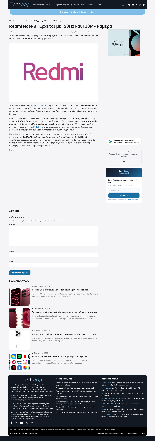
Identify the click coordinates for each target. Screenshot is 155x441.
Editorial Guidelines (109, 429)
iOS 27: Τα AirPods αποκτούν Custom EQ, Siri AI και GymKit (76, 412)
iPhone (75, 12)
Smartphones (38, 5)
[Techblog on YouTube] (133, 4)
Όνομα (12, 251)
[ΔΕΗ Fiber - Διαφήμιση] (124, 42)
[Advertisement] (53, 179)
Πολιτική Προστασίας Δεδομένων (28, 429)
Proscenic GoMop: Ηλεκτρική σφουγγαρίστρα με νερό (75, 388)
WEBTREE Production (31, 433)
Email (11, 261)
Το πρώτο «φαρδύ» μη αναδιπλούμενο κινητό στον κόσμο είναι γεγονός (64, 312)
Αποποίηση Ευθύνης (97, 429)
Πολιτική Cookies (45, 429)
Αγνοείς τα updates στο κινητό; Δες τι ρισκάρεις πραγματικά (60, 356)
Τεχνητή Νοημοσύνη (63, 5)
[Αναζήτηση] (123, 4)
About (22, 433)
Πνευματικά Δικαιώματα (82, 429)
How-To (49, 5)
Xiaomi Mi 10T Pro (35, 127)
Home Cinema (80, 5)
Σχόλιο (12, 224)
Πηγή (11, 150)
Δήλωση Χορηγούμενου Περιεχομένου (62, 429)
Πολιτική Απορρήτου (132, 199)
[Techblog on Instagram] (129, 4)
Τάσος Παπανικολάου (90, 32)
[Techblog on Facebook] (126, 4)
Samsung (84, 12)
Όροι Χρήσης (13, 429)
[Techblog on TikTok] (140, 4)
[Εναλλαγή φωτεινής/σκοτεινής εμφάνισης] (144, 4)
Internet (91, 5)
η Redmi (42, 105)
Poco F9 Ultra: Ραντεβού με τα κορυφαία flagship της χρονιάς (60, 289)
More (99, 5)
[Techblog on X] (136, 4)
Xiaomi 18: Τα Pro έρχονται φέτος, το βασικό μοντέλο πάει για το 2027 (64, 334)
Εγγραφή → (124, 195)
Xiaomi (93, 12)
